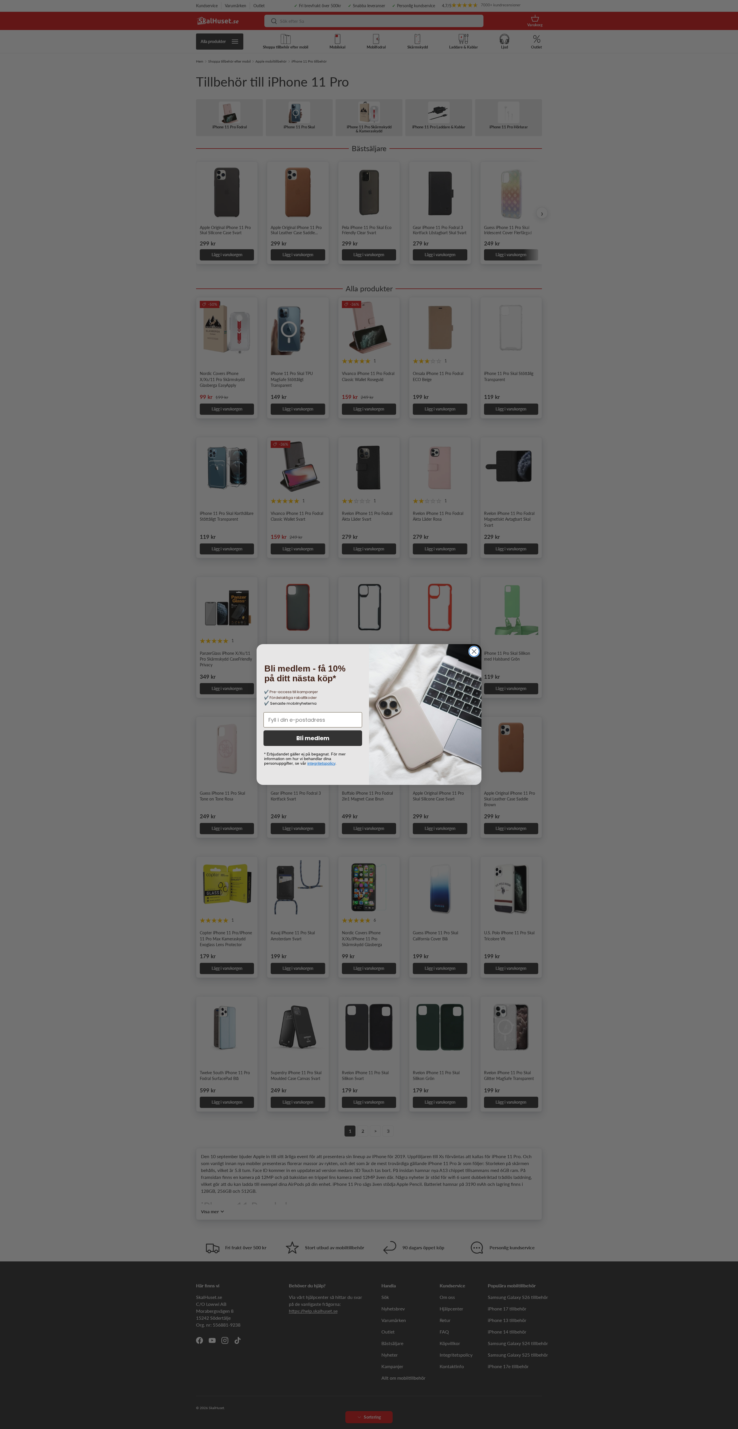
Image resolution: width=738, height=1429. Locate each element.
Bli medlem (313, 738)
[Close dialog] (474, 651)
